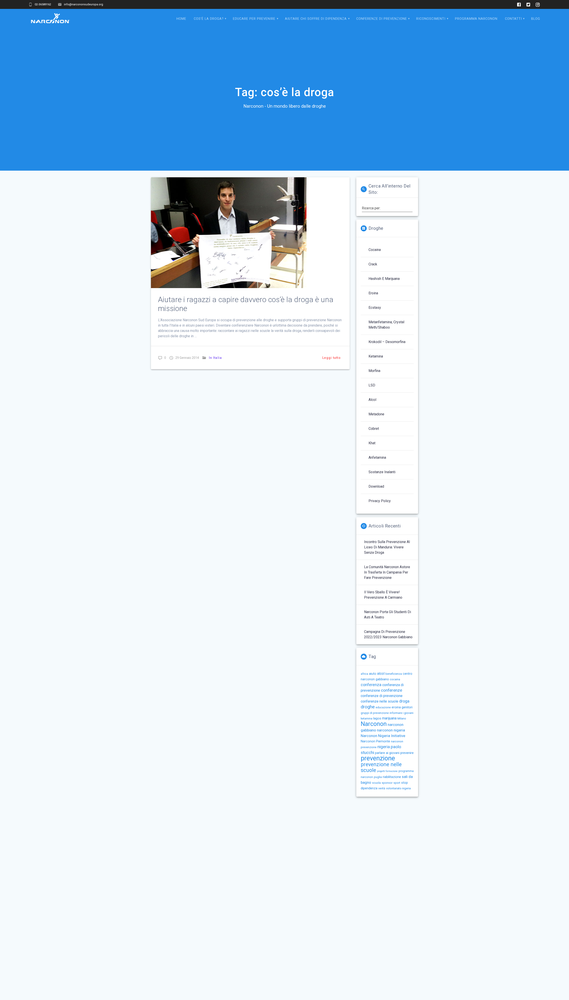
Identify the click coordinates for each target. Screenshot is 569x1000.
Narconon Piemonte (375, 741)
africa (364, 673)
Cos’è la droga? (209, 19)
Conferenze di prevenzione (381, 19)
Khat (372, 443)
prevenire (407, 753)
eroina (396, 707)
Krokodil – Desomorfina (387, 342)
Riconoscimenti (430, 19)
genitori (407, 707)
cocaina (395, 679)
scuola (376, 782)
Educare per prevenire (254, 19)
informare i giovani (401, 713)
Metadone (376, 414)
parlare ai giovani (387, 753)
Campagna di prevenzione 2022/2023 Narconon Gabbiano (388, 634)
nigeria (383, 746)
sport (396, 782)
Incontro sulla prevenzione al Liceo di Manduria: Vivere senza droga (387, 547)
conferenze (391, 690)
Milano (401, 718)
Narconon (374, 723)
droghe (368, 706)
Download (376, 486)
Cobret (374, 428)
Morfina (374, 371)
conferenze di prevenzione (382, 696)
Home (181, 19)
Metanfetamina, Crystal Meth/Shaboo (386, 324)
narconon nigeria (391, 730)
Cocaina (375, 250)
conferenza (371, 684)
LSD (372, 385)
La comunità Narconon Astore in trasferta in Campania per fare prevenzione (387, 572)
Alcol (372, 400)
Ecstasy (375, 307)
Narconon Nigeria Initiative (383, 735)
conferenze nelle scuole (379, 701)
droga (404, 701)
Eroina (373, 293)
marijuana (389, 718)
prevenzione (378, 758)
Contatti (513, 19)
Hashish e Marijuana (384, 279)
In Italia (215, 358)
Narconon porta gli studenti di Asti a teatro (387, 614)
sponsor (387, 782)
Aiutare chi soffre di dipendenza (316, 19)
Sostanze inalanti (382, 472)
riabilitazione (392, 777)
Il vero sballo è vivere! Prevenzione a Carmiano (383, 595)
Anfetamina (377, 457)
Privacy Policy (380, 501)
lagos (377, 718)
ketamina (366, 718)
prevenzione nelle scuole (381, 767)
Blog (535, 19)
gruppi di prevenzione (375, 713)
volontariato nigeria (398, 788)
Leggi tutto (331, 358)
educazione (383, 707)
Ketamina (376, 356)
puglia (378, 777)
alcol (381, 673)
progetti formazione (387, 771)
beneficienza (393, 673)
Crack (373, 264)
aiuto (372, 674)
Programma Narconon (476, 19)
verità (381, 788)
